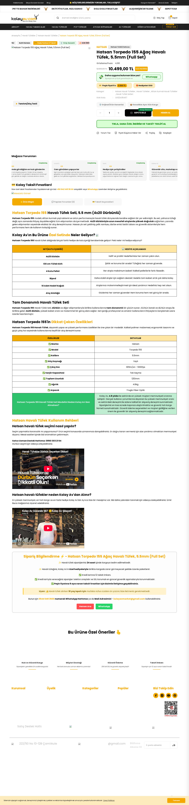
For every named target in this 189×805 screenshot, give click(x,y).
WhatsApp (104, 606)
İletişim (174, 3)
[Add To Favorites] (89, 48)
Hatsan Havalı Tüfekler (125, 91)
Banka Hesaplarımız (20, 714)
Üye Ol (50, 698)
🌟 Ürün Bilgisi (27, 202)
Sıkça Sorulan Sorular (35, 3)
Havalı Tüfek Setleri (124, 94)
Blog (48, 3)
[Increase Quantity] (118, 112)
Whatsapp (151, 76)
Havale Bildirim (53, 710)
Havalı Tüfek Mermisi (127, 698)
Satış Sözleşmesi (19, 710)
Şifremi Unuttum (54, 706)
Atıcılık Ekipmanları (90, 714)
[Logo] (25, 18)
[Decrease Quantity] (100, 112)
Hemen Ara (85, 606)
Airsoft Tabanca (89, 706)
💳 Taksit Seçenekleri (102, 202)
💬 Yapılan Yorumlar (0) (63, 202)
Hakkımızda (18, 3)
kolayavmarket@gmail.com (129, 598)
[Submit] (173, 745)
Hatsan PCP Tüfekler (127, 710)
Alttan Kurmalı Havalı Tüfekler (164, 91)
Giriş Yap (51, 702)
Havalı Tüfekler (143, 91)
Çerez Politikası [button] (109, 800)
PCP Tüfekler (88, 702)
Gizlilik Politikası (18, 706)
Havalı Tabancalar (90, 694)
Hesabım (51, 694)
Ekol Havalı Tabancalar (128, 694)
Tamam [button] (176, 800)
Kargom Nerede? (148, 3)
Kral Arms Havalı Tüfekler (129, 706)
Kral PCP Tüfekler (125, 714)
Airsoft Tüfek (88, 710)
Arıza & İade (163, 3)
